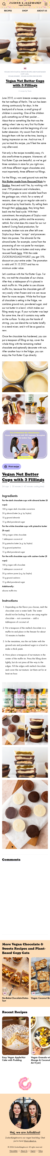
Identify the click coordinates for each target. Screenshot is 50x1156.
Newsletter (14, 1151)
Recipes (8, 10)
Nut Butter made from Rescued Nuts (22, 181)
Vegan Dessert (14, 76)
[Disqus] (25, 897)
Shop (25, 10)
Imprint (33, 1151)
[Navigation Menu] (46, 4)
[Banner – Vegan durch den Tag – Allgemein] (25, 444)
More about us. (30, 1141)
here (19, 253)
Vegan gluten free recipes (31, 76)
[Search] (4, 4)
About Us (42, 10)
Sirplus (6, 185)
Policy (41, 1151)
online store (21, 207)
